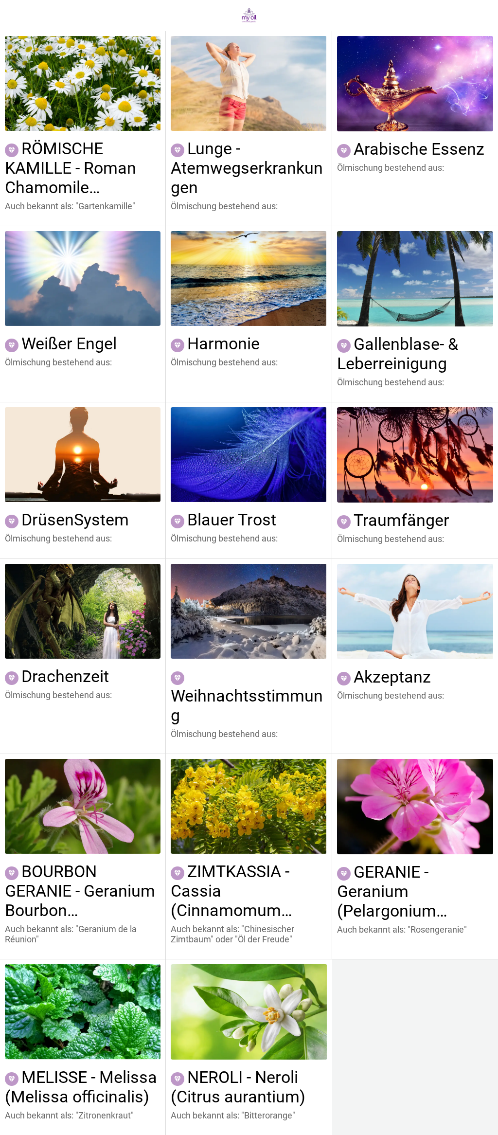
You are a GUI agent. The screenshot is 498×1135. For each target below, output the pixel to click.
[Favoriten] (457, 15)
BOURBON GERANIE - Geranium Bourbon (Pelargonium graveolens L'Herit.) (80, 891)
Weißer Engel (69, 343)
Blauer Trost (231, 519)
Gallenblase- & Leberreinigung (397, 353)
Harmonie (223, 343)
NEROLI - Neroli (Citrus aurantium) (238, 1086)
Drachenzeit (65, 676)
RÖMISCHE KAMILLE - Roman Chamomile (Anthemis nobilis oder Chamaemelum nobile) (80, 168)
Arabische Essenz (419, 149)
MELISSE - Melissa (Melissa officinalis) (81, 1086)
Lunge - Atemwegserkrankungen (247, 168)
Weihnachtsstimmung (247, 705)
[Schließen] (15, 15)
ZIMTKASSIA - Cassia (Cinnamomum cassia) (230, 891)
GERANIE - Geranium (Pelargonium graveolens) (386, 891)
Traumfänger (401, 520)
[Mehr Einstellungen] (482, 15)
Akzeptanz (392, 676)
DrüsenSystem (75, 519)
